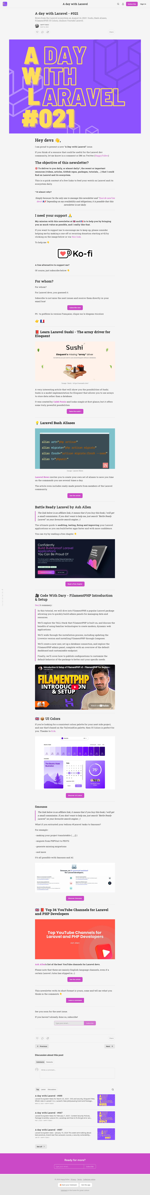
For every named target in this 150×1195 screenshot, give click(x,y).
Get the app (85, 1185)
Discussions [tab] (52, 1089)
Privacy (73, 1179)
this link (76, 236)
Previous (43, 1046)
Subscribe (132, 4)
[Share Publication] (123, 4)
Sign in (143, 4)
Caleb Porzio (59, 401)
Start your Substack (69, 1185)
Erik (53, 731)
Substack (64, 1190)
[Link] (32, 140)
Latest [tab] (43, 1089)
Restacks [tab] (49, 1062)
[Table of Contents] (2, 597)
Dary (37, 605)
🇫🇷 (42, 321)
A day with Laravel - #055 (48, 1095)
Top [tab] (37, 1089)
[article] (75, 1101)
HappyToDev (44, 25)
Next (108, 1046)
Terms (79, 1179)
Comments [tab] (40, 1062)
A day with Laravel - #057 (48, 1129)
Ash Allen (40, 964)
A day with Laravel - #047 (48, 1112)
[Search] (118, 4)
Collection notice (89, 1179)
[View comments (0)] (42, 32)
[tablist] (44, 1062)
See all (39, 1146)
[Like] (37, 32)
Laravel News (42, 477)
